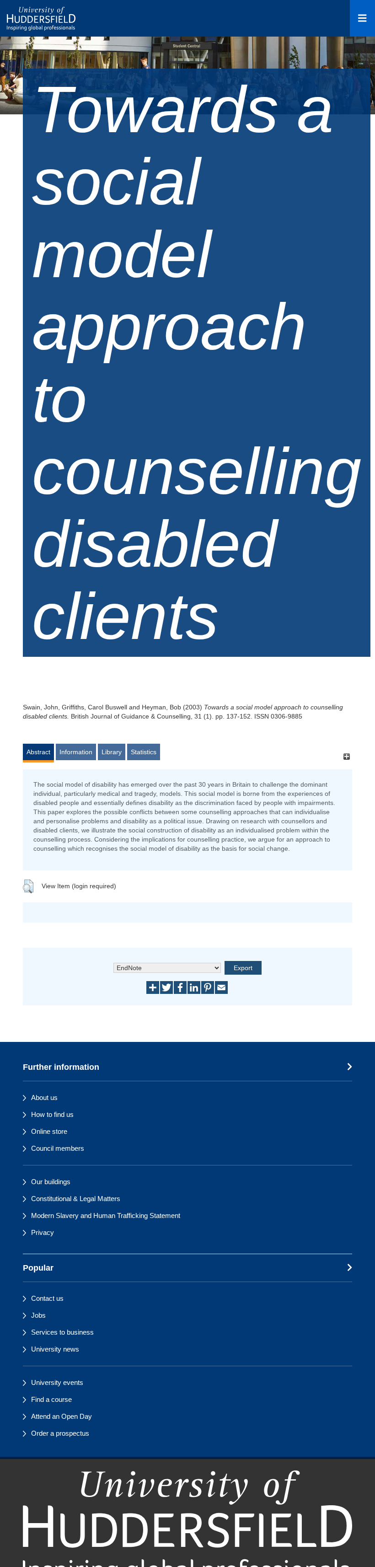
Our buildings (50, 1182)
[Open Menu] (362, 18)
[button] (28, 886)
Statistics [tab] (143, 752)
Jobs (38, 1315)
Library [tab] (112, 752)
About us (44, 1097)
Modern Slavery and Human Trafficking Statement (105, 1215)
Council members (57, 1148)
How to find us (52, 1114)
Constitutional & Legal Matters (75, 1198)
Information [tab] (75, 752)
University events (57, 1382)
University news (55, 1349)
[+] (346, 756)
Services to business (62, 1332)
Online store (49, 1131)
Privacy (42, 1232)
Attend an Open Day (61, 1416)
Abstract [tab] (38, 752)
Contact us (47, 1298)
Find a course (51, 1399)
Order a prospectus (60, 1433)
